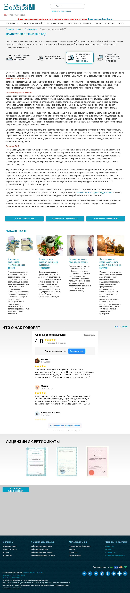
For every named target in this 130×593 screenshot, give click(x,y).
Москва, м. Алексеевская (61, 11)
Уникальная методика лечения (65, 219)
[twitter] (96, 573)
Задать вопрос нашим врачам (105, 219)
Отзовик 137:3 (110, 552)
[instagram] (113, 573)
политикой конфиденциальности (36, 580)
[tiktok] (102, 573)
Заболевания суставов (39, 549)
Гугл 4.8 (108, 549)
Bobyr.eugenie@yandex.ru (100, 19)
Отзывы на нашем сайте (115, 555)
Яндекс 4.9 (109, 546)
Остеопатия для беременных (80, 546)
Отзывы (6, 552)
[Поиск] (52, 6)
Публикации (7, 555)
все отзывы (121, 327)
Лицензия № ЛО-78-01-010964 (14, 575)
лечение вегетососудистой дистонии (93, 192)
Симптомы (73, 23)
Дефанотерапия (75, 555)
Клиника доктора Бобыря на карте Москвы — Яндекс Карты (65, 430)
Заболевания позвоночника (41, 546)
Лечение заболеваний (31, 23)
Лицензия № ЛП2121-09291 (33, 573)
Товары (99, 23)
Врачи (111, 23)
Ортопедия (73, 552)
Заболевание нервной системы (43, 555)
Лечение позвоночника (24, 219)
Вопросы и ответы (10, 549)
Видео (121, 23)
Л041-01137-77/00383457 (12, 578)
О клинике (11, 23)
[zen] (119, 573)
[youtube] (90, 573)
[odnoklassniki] (108, 573)
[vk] (84, 573)
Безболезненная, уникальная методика (22, 57)
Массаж (87, 23)
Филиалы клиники (9, 546)
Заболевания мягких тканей (41, 552)
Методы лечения (55, 23)
